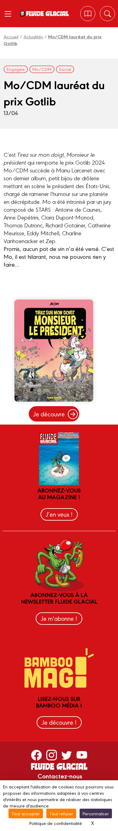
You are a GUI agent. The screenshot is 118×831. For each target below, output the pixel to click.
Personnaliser (96, 813)
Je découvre (49, 414)
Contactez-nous (60, 775)
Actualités (33, 36)
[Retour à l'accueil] (47, 13)
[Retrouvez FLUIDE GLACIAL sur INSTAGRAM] (51, 755)
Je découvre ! (59, 722)
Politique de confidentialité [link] (55, 823)
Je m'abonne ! (59, 618)
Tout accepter (25, 813)
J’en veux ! (59, 514)
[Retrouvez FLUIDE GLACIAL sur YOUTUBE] (82, 755)
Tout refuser (61, 813)
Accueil (11, 36)
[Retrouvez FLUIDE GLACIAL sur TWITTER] (66, 755)
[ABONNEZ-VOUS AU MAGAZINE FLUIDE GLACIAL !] (87, 13)
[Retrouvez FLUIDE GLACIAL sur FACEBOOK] (36, 755)
